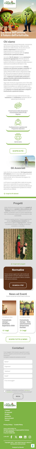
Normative (8, 416)
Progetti (7, 414)
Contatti (7, 420)
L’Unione (7, 410)
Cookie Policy (18, 424)
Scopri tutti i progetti (19, 264)
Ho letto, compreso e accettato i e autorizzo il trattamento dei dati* (19, 391)
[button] (32, 4)
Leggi (7, 330)
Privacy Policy (8, 424)
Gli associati (8, 412)
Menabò (21, 447)
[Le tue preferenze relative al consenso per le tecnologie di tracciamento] (33, 446)
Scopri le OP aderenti (12, 193)
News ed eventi (9, 418)
